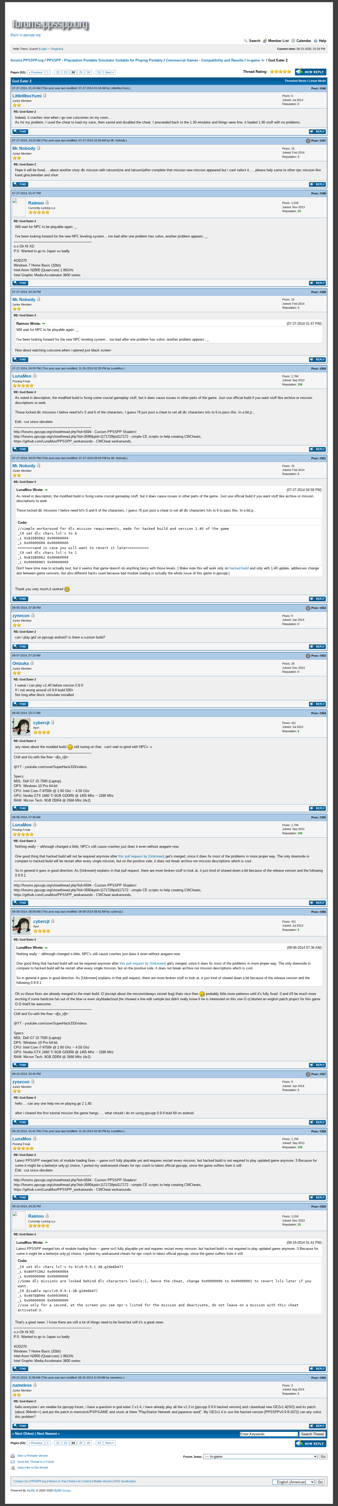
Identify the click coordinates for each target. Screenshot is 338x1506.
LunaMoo (117, 368)
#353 (323, 655)
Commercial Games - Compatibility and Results (204, 60)
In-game (253, 60)
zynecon (21, 615)
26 (88, 72)
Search (254, 41)
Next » (109, 72)
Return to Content (79, 1481)
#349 (323, 292)
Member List (278, 41)
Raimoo (36, 203)
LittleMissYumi (120, 88)
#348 (323, 193)
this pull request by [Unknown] (141, 856)
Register (56, 48)
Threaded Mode (295, 80)
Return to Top (57, 1481)
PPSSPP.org (38, 1481)
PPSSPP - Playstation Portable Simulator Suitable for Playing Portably (105, 60)
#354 (323, 713)
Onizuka (20, 663)
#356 (323, 911)
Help (322, 41)
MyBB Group (62, 1490)
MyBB (31, 1490)
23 (65, 72)
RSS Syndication (125, 1481)
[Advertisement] (187, 19)
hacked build (239, 568)
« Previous (36, 72)
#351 (323, 458)
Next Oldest (24, 1434)
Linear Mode (317, 80)
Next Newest (47, 1434)
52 (99, 72)
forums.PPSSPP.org (27, 60)
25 (80, 72)
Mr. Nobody (118, 140)
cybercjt (41, 723)
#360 (323, 1377)
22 (57, 72)
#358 (323, 1131)
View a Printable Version (32, 1455)
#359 (323, 1206)
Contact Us (20, 1481)
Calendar (304, 41)
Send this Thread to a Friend (35, 1461)
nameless (116, 1377)
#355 (323, 817)
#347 (323, 140)
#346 (323, 88)
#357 (323, 1074)
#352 (323, 607)
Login (43, 48)
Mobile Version (102, 1481)
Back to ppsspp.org (25, 35)
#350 (323, 368)
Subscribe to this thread (32, 1467)
